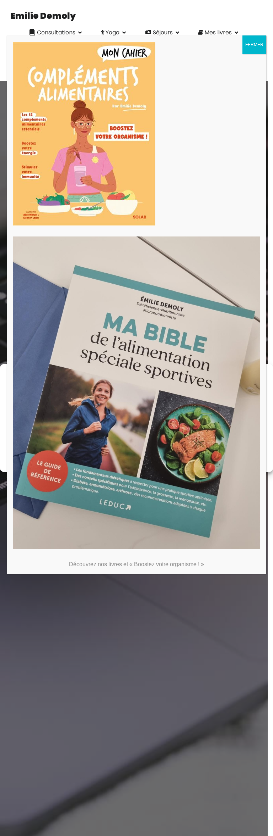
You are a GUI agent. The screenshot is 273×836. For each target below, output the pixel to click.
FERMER (254, 44)
